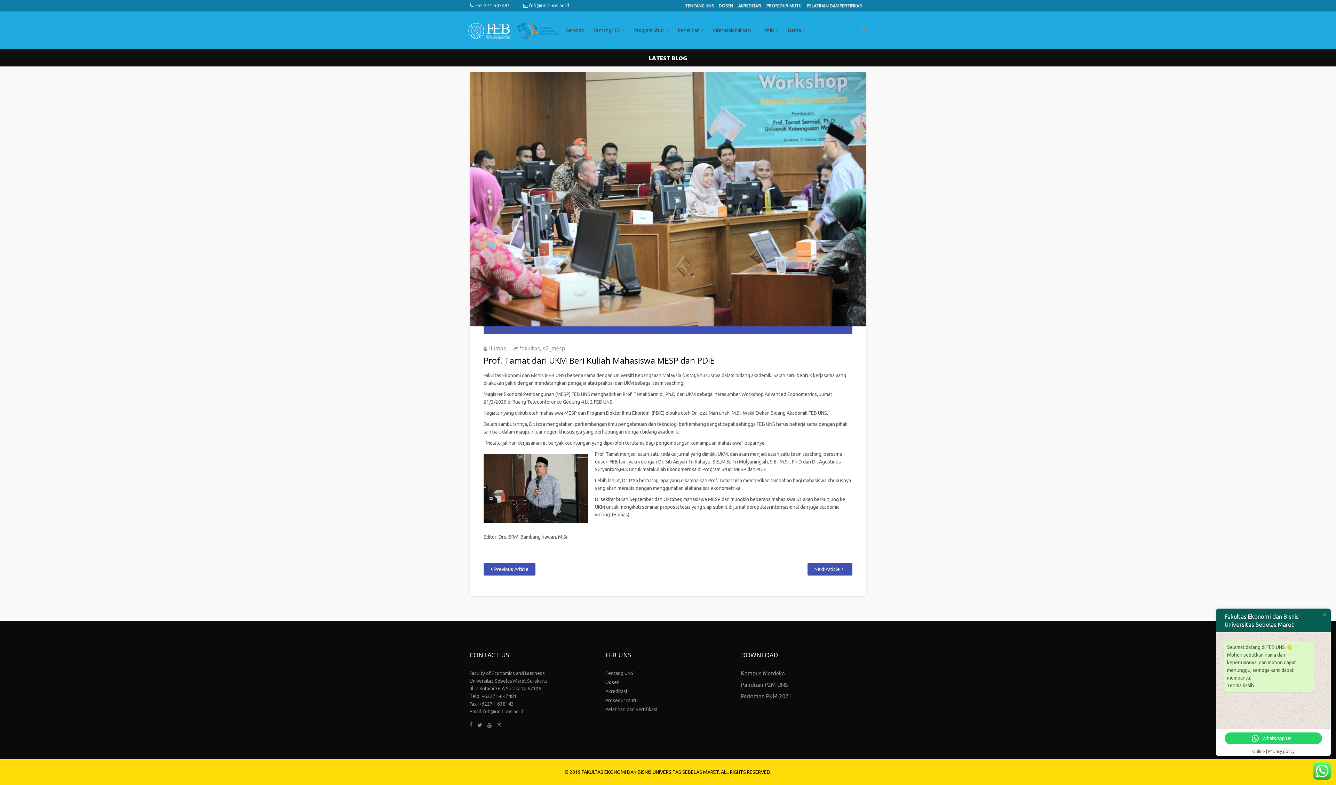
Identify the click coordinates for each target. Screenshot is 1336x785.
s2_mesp (554, 348)
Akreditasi (749, 5)
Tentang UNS (699, 5)
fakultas (529, 348)
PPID (770, 30)
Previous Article (511, 569)
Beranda (575, 30)
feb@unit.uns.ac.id (548, 5)
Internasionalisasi (732, 30)
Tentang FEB (607, 30)
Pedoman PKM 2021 (766, 696)
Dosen (726, 5)
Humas (497, 348)
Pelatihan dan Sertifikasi (834, 5)
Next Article (827, 569)
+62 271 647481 (492, 5)
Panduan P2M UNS (764, 685)
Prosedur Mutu (784, 5)
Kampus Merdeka (763, 673)
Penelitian (689, 30)
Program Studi (650, 30)
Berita (795, 30)
